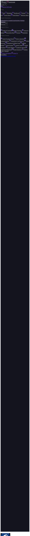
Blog (5, 54)
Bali (2, 20)
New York (20, 20)
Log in (2, 56)
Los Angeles (9, 20)
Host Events (13, 56)
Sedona (4, 20)
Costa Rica (15, 20)
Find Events (7, 56)
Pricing (2, 54)
